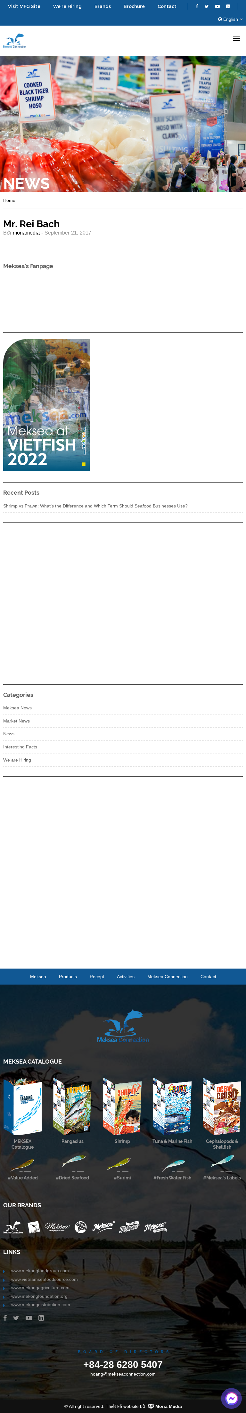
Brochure (134, 6)
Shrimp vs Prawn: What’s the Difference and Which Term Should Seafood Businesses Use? (95, 505)
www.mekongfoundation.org (39, 1296)
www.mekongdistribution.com (40, 1304)
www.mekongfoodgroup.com (40, 1270)
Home (9, 200)
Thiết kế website (122, 1406)
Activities (126, 976)
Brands (102, 6)
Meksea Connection (167, 976)
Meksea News (17, 707)
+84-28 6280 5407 (123, 1364)
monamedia (26, 233)
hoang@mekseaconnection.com (123, 1374)
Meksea (38, 976)
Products (68, 976)
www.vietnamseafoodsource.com (44, 1279)
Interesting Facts (20, 746)
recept (97, 976)
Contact (167, 6)
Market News (16, 720)
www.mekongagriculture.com (40, 1287)
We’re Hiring (67, 6)
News (8, 733)
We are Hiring (17, 759)
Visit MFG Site (24, 6)
